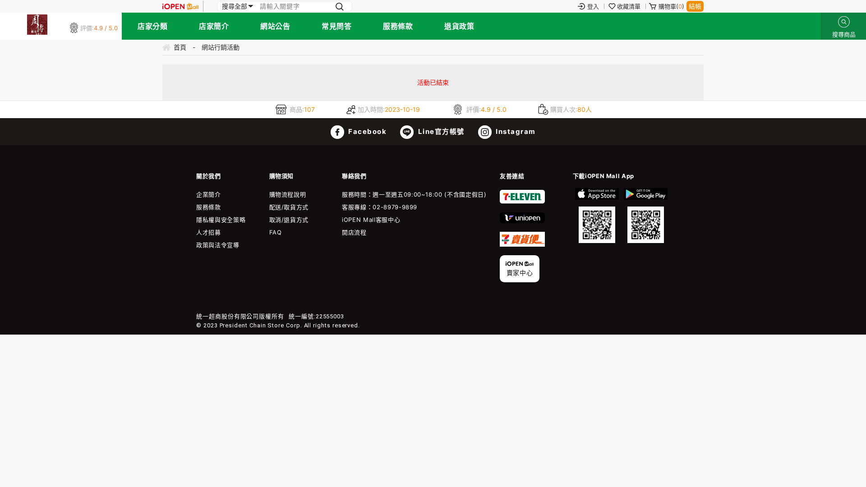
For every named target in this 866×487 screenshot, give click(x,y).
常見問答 (336, 26)
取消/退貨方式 (289, 219)
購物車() (671, 6)
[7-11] (522, 201)
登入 (593, 6)
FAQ (275, 232)
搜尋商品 (844, 22)
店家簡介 (214, 26)
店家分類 (152, 26)
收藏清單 (628, 6)
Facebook (366, 131)
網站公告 (275, 26)
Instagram (515, 131)
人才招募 (208, 232)
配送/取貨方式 (289, 207)
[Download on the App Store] (597, 215)
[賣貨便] (522, 244)
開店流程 (354, 232)
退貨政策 (459, 26)
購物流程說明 (287, 194)
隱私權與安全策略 (220, 219)
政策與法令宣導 (218, 244)
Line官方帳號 (440, 131)
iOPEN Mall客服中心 (371, 219)
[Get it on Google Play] (645, 215)
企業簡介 (208, 194)
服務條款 (398, 26)
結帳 (695, 6)
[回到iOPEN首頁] (180, 6)
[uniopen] (522, 221)
